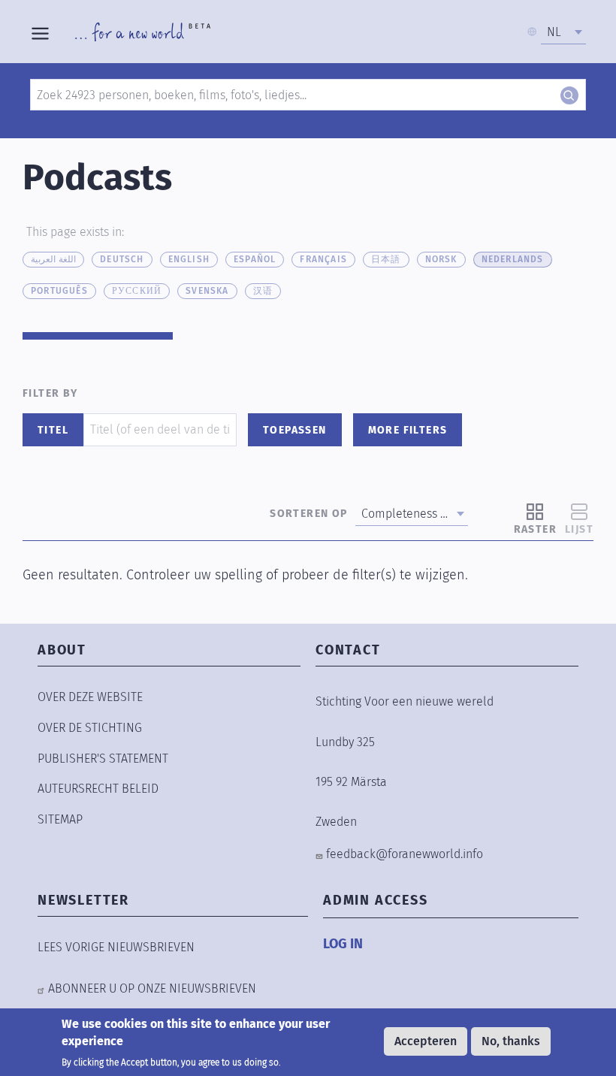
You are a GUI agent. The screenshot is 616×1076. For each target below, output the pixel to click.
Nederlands (513, 259)
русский (137, 291)
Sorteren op (308, 513)
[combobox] (563, 32)
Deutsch (121, 259)
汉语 (263, 291)
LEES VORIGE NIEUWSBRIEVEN (116, 947)
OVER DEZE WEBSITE (90, 697)
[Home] (142, 32)
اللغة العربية (53, 259)
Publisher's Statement (103, 758)
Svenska (207, 291)
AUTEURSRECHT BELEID (98, 788)
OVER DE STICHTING (90, 728)
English (189, 259)
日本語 (386, 259)
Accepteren (425, 1041)
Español (255, 259)
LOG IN (343, 943)
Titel (53, 430)
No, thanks (511, 1041)
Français (323, 259)
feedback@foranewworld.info (404, 854)
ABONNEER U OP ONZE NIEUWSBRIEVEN (152, 988)
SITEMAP (60, 819)
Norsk (441, 259)
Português (59, 291)
